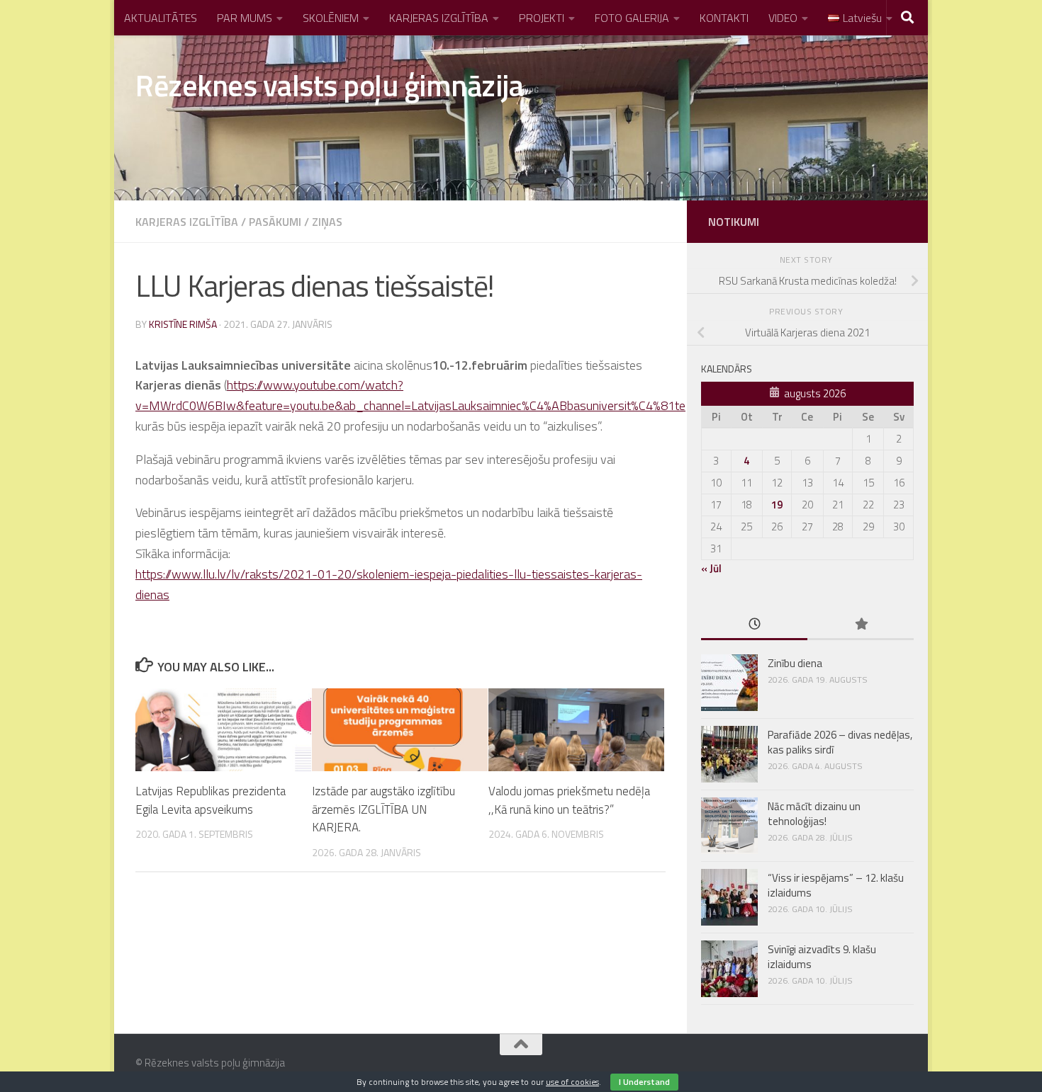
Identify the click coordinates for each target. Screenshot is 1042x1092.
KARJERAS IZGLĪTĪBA (438, 17)
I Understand (644, 1081)
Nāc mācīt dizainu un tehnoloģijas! (814, 813)
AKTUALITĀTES (160, 17)
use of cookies (572, 1081)
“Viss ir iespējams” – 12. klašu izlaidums (836, 885)
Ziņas (327, 221)
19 (777, 504)
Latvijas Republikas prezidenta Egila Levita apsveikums (210, 800)
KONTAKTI (724, 17)
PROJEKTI (541, 17)
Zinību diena (795, 663)
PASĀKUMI (275, 221)
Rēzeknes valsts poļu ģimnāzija (329, 85)
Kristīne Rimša (183, 324)
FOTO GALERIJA (632, 17)
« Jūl (711, 568)
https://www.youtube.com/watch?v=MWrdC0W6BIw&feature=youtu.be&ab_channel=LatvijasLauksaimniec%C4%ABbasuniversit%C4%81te (410, 395)
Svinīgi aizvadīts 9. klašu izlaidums (822, 956)
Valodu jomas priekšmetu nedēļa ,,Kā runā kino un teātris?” (569, 800)
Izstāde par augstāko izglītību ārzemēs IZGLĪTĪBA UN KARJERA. (383, 809)
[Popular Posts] (860, 625)
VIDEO (782, 17)
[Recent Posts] (754, 625)
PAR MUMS (244, 17)
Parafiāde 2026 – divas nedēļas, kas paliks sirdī (840, 742)
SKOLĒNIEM (331, 17)
